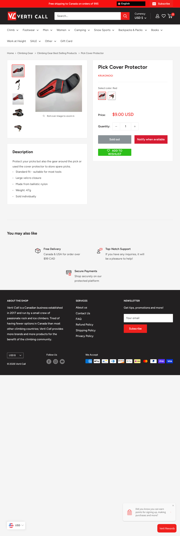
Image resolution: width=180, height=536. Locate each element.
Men (46, 30)
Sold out (114, 139)
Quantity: (104, 126)
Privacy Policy (85, 336)
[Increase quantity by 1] (135, 126)
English (125, 3)
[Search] (125, 16)
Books (155, 30)
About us (81, 307)
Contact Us (83, 313)
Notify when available (151, 139)
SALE (33, 41)
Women (61, 30)
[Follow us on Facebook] (48, 361)
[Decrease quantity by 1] (116, 126)
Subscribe (164, 3)
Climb (11, 30)
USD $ (12, 355)
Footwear (29, 30)
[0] (170, 16)
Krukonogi (105, 75)
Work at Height (16, 41)
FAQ (79, 319)
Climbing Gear (25, 53)
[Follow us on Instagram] (55, 361)
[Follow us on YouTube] (62, 361)
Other (48, 41)
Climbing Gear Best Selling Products (57, 53)
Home (10, 53)
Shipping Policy (86, 330)
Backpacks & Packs (130, 30)
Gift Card (66, 41)
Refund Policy (84, 324)
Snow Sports (102, 30)
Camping (80, 30)
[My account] (157, 16)
